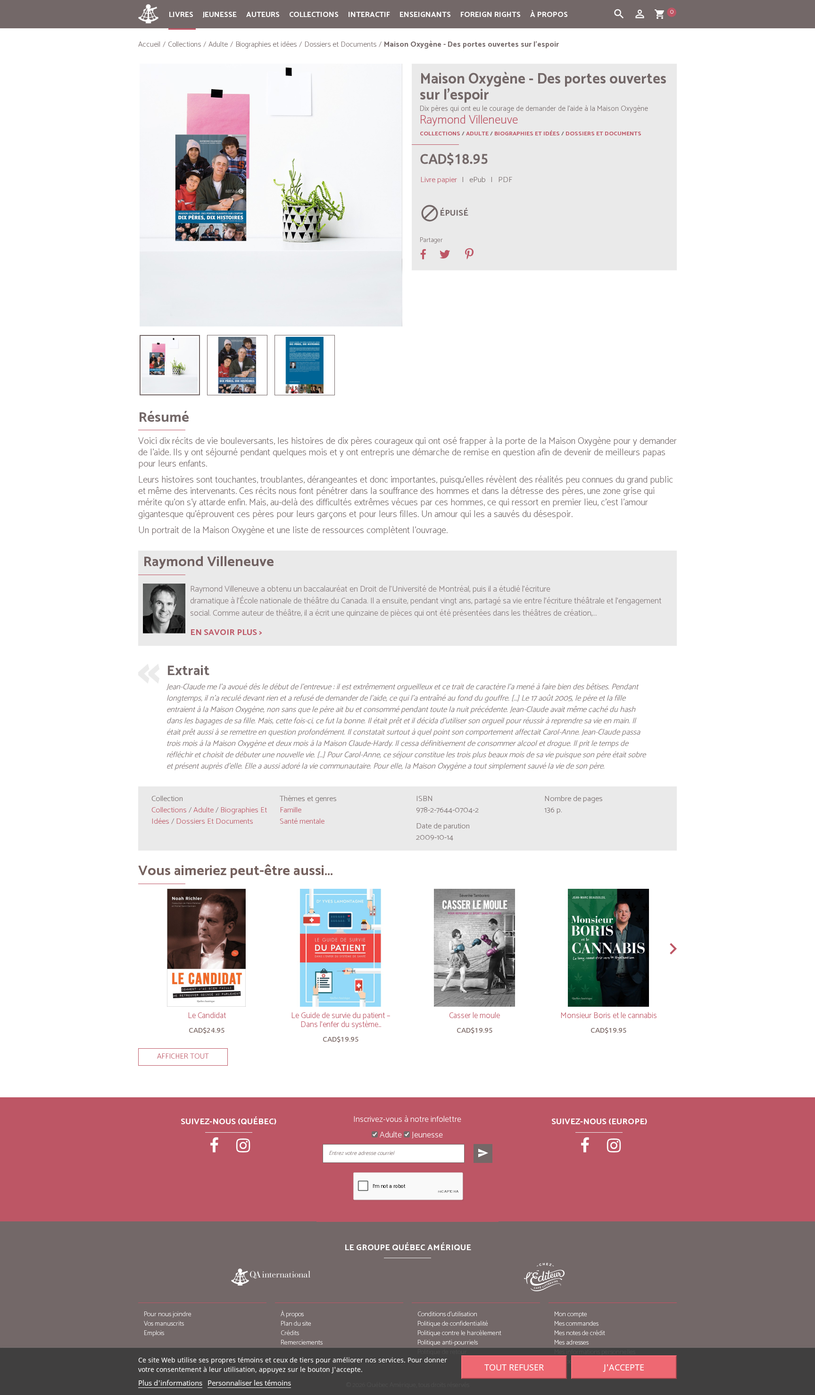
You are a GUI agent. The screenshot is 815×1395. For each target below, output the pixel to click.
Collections (314, 14)
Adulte (477, 134)
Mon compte (570, 1314)
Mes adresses (571, 1342)
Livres (181, 14)
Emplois (154, 1333)
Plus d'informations (170, 1382)
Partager (431, 240)
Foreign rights (490, 14)
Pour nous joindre (167, 1314)
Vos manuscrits (164, 1324)
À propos (549, 14)
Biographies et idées (527, 134)
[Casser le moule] (474, 948)
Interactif (369, 14)
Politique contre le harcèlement (459, 1333)
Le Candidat (207, 1015)
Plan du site (296, 1324)
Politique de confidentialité (452, 1324)
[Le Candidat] (207, 948)
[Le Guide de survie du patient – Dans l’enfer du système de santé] (340, 948)
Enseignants (425, 14)
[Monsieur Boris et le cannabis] (608, 948)
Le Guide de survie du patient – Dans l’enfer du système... (340, 1020)
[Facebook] (215, 1149)
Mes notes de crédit (579, 1333)
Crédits (290, 1333)
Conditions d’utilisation (447, 1314)
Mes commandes (576, 1324)
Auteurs (263, 14)
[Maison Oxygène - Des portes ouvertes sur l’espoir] (170, 365)
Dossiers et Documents (603, 134)
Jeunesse (220, 14)
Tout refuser (514, 1367)
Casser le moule (474, 1015)
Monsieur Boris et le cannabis (608, 1015)
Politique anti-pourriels (447, 1342)
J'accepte (624, 1367)
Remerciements (302, 1342)
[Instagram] (243, 1149)
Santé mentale (302, 821)
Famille (290, 810)
